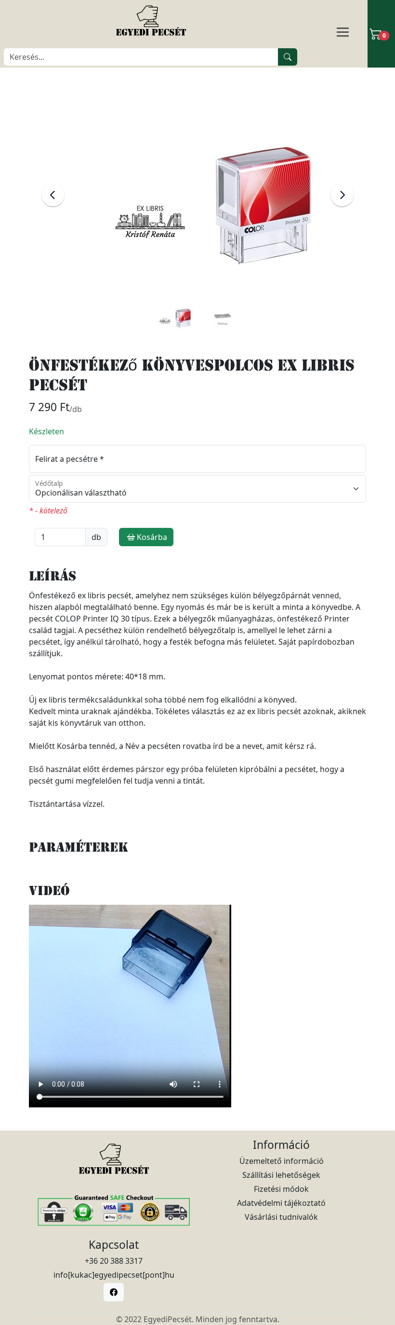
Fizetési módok (281, 1189)
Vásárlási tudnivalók (281, 1217)
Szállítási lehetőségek (281, 1175)
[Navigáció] (354, 33)
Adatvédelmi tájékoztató (281, 1203)
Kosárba (152, 537)
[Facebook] (114, 1292)
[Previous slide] (53, 195)
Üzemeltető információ (281, 1161)
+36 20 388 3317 (114, 1261)
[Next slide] (342, 195)
